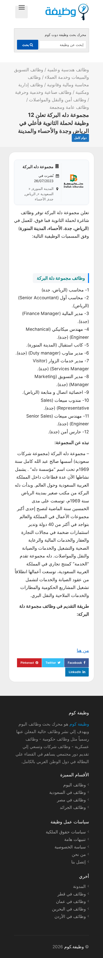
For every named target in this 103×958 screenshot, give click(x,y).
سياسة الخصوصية (70, 846)
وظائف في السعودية (67, 792)
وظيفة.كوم (74, 946)
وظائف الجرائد (73, 807)
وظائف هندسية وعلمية (68, 69)
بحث (26, 45)
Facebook (75, 663)
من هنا (83, 650)
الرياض (30, 194)
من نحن (79, 854)
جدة (51, 199)
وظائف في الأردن (70, 916)
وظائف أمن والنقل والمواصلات (57, 99)
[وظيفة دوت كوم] (58, 12)
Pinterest (27, 663)
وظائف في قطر (72, 893)
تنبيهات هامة (75, 839)
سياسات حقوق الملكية (66, 831)
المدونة (79, 886)
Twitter (51, 663)
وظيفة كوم (79, 724)
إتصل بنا (78, 861)
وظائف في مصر (71, 799)
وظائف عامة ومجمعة (69, 107)
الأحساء (40, 199)
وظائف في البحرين (69, 908)
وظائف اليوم (74, 784)
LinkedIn (75, 672)
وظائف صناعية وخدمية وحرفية (43, 92)
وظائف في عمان (71, 901)
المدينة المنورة (43, 188)
